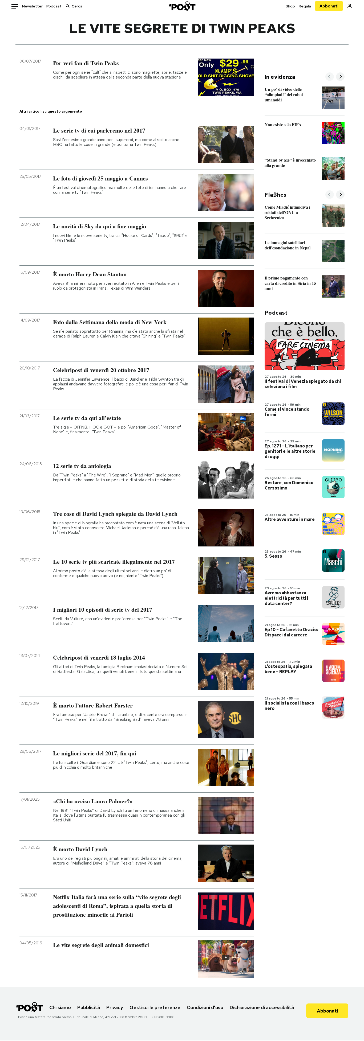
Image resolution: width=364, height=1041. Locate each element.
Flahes (275, 194)
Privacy (114, 1007)
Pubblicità (88, 1007)
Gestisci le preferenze (155, 1007)
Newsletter (32, 6)
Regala (305, 6)
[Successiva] (340, 77)
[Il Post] (182, 6)
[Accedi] (350, 6)
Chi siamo (60, 1007)
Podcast (54, 6)
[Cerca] (68, 6)
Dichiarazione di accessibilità (262, 1007)
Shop (290, 6)
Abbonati (328, 6)
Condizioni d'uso (205, 1007)
